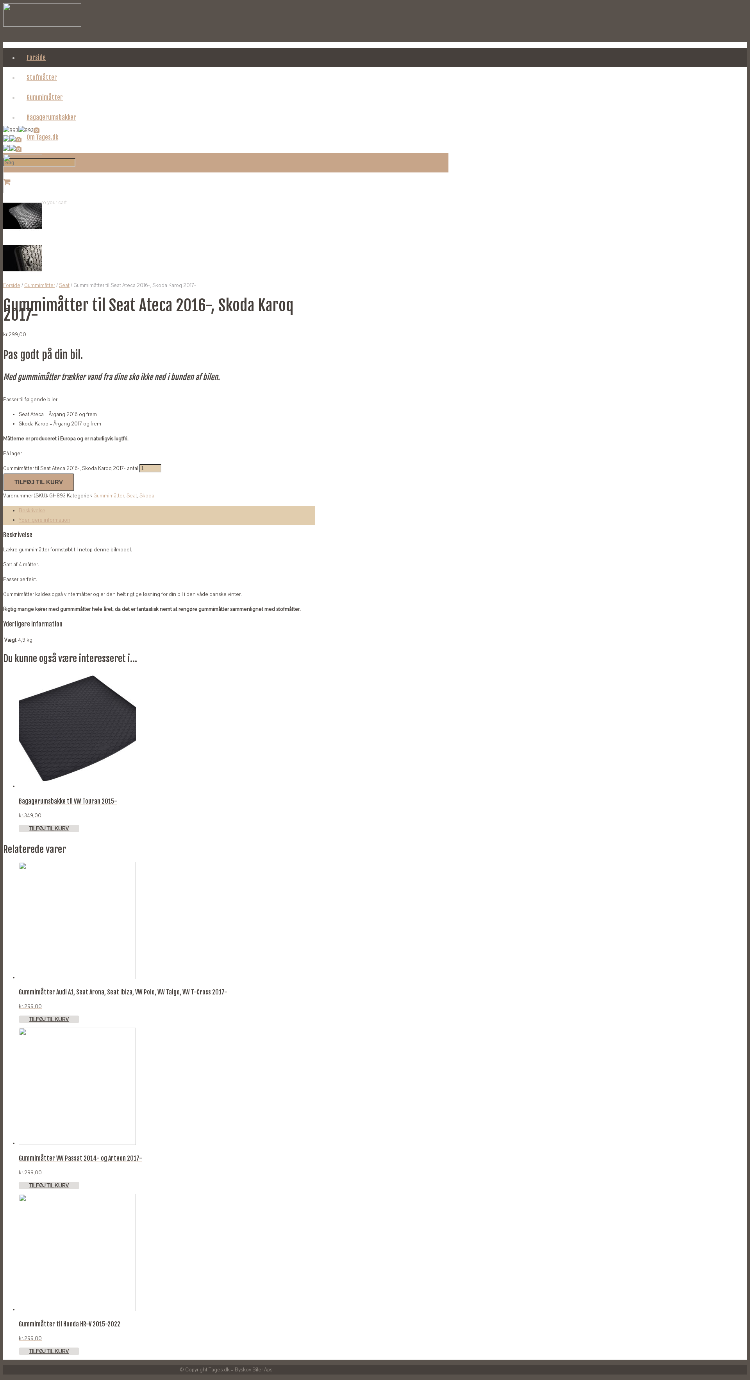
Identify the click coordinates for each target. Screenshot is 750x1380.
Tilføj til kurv (38, 482)
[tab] (167, 510)
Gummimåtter (39, 285)
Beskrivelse (32, 510)
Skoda (146, 495)
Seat (64, 285)
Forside (11, 285)
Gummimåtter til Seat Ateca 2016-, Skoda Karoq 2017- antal (70, 468)
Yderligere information (44, 520)
